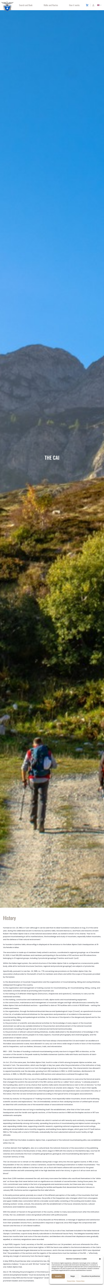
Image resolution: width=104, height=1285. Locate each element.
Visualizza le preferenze (90, 1276)
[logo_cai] (7, 2)
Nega (72, 1276)
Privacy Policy (71, 1281)
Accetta (58, 1276)
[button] (100, 1259)
